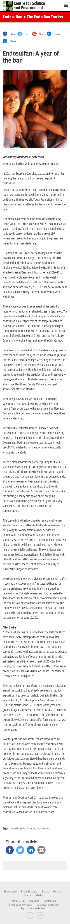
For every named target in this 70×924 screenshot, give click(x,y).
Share (13, 34)
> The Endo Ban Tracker (43, 17)
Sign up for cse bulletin (33, 908)
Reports (57, 891)
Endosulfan (12, 17)
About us (34, 900)
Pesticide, (15, 828)
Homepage (10, 891)
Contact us (49, 900)
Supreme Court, (43, 828)
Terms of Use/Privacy (20, 904)
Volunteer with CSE (48, 904)
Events (27, 895)
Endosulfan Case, (28, 828)
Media (39, 895)
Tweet (27, 34)
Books (45, 891)
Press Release (29, 891)
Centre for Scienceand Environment (29, 6)
